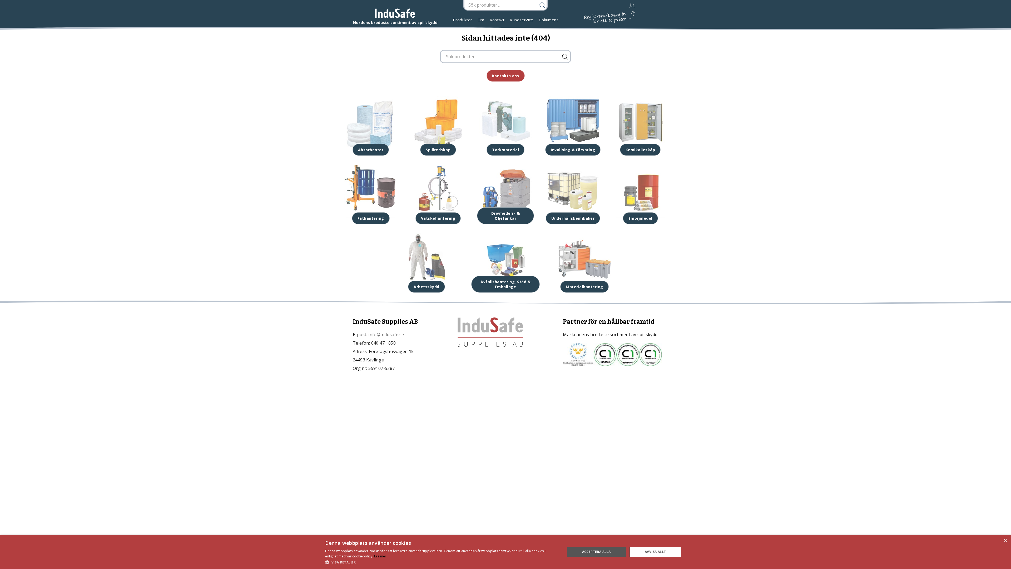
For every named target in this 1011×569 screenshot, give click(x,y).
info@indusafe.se (386, 334)
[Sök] (565, 56)
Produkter (462, 19)
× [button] (1005, 541)
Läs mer (380, 556)
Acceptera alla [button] (596, 552)
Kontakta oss (505, 75)
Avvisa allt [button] (655, 552)
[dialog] (505, 552)
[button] (441, 562)
